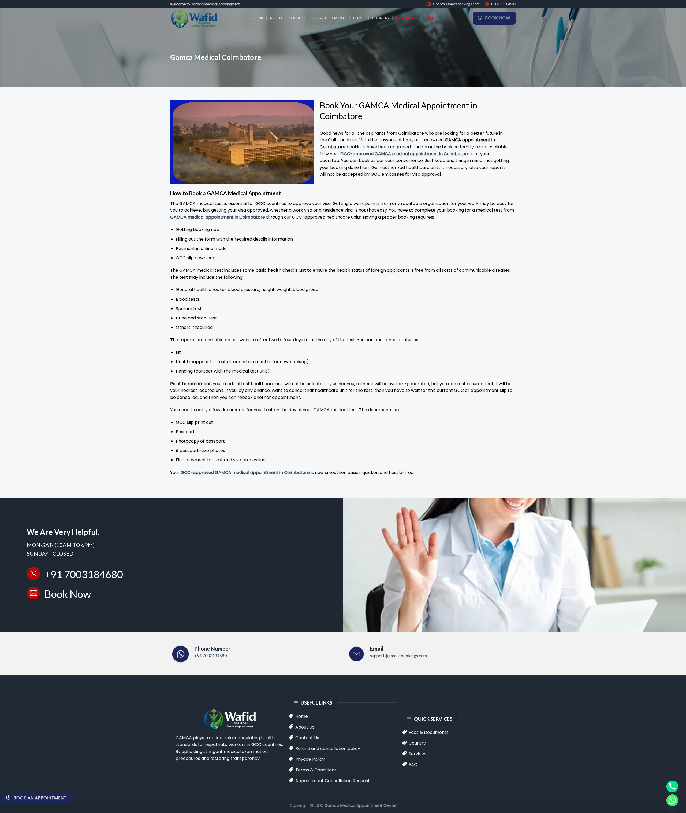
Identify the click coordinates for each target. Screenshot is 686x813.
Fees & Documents (329, 18)
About (276, 18)
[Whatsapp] (672, 800)
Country (381, 18)
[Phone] (672, 786)
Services (297, 18)
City (357, 18)
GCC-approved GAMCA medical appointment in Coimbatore (404, 154)
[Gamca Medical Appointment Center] (207, 18)
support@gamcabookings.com (398, 655)
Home (258, 18)
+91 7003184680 (210, 655)
